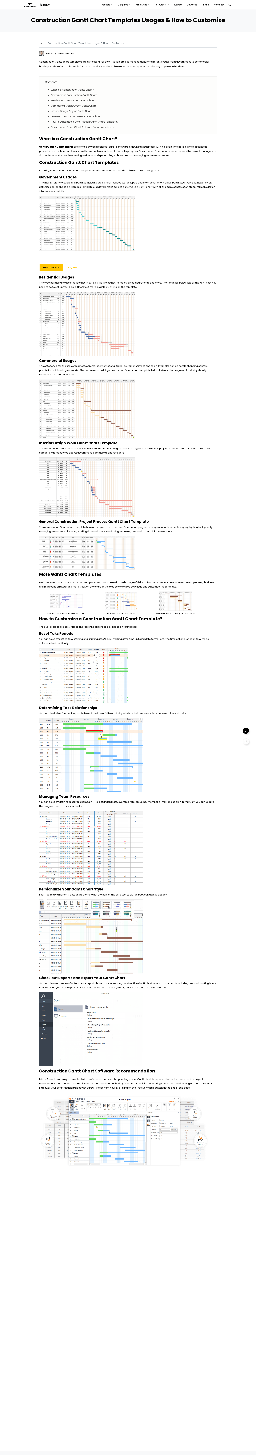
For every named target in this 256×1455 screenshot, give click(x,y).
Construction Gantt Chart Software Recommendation (82, 127)
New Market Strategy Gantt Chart (175, 613)
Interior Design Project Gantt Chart (71, 111)
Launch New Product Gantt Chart (66, 613)
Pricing (205, 4)
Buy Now (72, 267)
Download (192, 4)
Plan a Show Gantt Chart (121, 613)
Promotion (219, 4)
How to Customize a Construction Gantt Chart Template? (84, 121)
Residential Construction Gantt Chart (72, 100)
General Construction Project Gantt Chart (75, 116)
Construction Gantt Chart (87, 139)
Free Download (51, 267)
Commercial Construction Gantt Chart (73, 105)
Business (178, 4)
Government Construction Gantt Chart (74, 95)
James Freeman (66, 53)
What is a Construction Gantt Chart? (72, 89)
